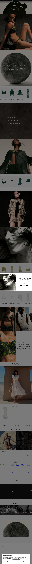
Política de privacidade (16, 559)
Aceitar (16, 561)
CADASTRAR (24, 285)
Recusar (24, 561)
